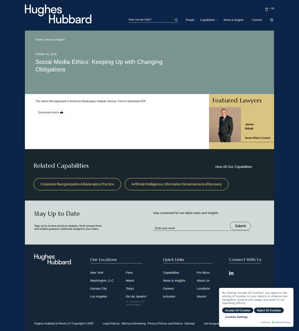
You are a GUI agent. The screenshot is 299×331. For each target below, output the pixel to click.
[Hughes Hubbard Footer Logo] (52, 263)
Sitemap (189, 323)
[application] (256, 307)
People (190, 19)
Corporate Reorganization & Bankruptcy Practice (77, 184)
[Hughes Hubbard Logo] (58, 13)
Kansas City (98, 288)
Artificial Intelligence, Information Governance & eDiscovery (177, 184)
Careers (257, 19)
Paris (129, 272)
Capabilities (207, 19)
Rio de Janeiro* (136, 296)
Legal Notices (111, 323)
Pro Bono (203, 272)
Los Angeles (98, 296)
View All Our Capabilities (233, 167)
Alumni (201, 296)
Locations (203, 288)
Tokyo (130, 288)
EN (266, 8)
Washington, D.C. (102, 280)
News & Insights (233, 19)
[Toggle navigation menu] (272, 19)
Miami (130, 280)
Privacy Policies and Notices (165, 323)
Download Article (48, 112)
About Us (203, 280)
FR (272, 8)
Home (39, 39)
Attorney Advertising (133, 323)
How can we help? (140, 19)
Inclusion (169, 296)
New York (96, 272)
